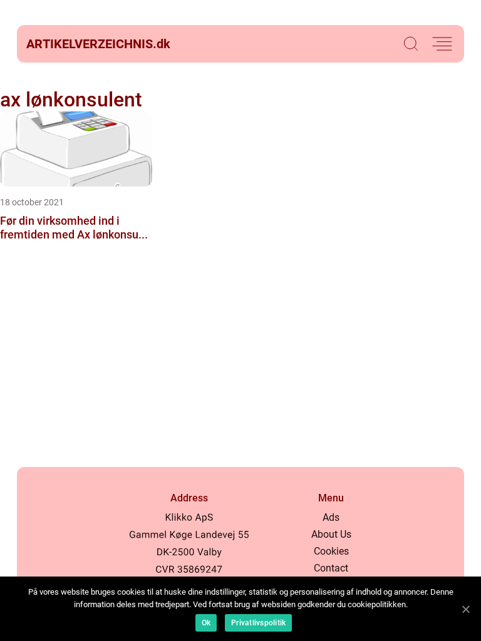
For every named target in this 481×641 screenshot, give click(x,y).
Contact (331, 568)
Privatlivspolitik (258, 622)
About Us (331, 534)
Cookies (331, 551)
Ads (331, 517)
